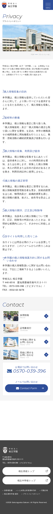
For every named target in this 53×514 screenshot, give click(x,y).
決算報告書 (8, 490)
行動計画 (44, 490)
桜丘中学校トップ (27, 480)
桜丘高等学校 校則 (11, 494)
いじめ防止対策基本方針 (26, 490)
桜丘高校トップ (26, 471)
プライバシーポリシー (31, 494)
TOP (32, 54)
